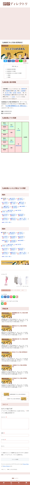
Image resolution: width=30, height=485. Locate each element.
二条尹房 (20, 199)
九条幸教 (11, 210)
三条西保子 (12, 199)
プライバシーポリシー (15, 480)
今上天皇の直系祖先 (6, 290)
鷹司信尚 (22, 202)
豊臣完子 (21, 237)
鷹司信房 (13, 202)
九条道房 (5, 240)
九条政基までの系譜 (11, 71)
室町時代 (23, 88)
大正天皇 (5, 219)
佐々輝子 (13, 203)
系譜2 (9, 77)
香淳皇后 (13, 219)
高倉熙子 (13, 237)
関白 (11, 92)
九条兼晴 (15, 206)
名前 (3, 433)
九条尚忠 (13, 214)
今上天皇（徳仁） (7, 222)
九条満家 (23, 90)
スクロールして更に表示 (21, 286)
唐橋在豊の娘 (18, 145)
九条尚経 (12, 198)
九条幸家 (21, 236)
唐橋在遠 (4, 139)
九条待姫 (15, 207)
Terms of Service (6, 466)
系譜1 (9, 75)
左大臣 (14, 92)
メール (3, 439)
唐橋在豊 (11, 141)
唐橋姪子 (13, 215)
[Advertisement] (15, 24)
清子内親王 (21, 203)
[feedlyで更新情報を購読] (2, 303)
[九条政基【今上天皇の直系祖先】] (13, 61)
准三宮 (19, 92)
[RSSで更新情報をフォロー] (5, 303)
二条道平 (4, 124)
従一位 (6, 92)
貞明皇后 (5, 218)
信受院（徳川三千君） (7, 211)
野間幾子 (21, 215)
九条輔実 (23, 206)
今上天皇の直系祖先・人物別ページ (19, 290)
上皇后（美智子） (22, 219)
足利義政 (7, 94)
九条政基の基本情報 (11, 69)
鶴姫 (6, 241)
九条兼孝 (13, 236)
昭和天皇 (13, 218)
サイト (2, 446)
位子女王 (5, 203)
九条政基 (13, 96)
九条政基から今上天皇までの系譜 (14, 73)
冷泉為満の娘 (5, 207)
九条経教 (11, 126)
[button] (27, 327)
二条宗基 (18, 210)
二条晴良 (5, 202)
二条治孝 (5, 214)
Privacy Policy (26, 464)
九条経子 (20, 198)
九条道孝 (21, 214)
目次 (13, 66)
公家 (15, 90)
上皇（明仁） (24, 218)
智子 (5, 199)
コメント (4, 417)
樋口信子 (5, 215)
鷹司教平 (7, 206)
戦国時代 (8, 90)
